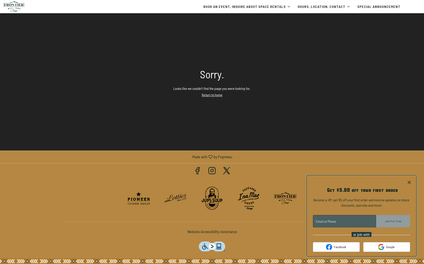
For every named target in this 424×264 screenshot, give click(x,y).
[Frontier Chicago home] (23, 6)
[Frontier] (285, 197)
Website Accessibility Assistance (212, 231)
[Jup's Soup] (212, 197)
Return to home (212, 95)
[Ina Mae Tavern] (249, 197)
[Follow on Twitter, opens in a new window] (227, 171)
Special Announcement (378, 6)
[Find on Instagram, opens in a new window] (212, 171)
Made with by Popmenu (117, 157)
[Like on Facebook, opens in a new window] (197, 171)
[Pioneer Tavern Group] (139, 197)
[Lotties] (175, 197)
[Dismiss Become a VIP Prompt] (409, 182)
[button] (247, 6)
